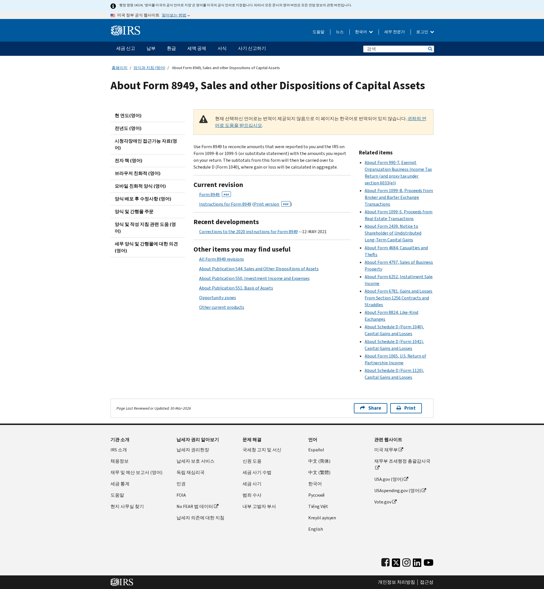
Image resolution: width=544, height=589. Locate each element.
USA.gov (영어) (388, 479)
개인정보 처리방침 (396, 582)
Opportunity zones (217, 298)
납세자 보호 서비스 (195, 461)
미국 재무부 (386, 450)
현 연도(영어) (128, 115)
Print (410, 408)
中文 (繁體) (319, 472)
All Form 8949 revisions (221, 259)
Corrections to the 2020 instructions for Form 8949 (248, 232)
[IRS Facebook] (385, 561)
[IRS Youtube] (429, 561)
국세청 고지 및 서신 (262, 450)
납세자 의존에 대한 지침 (200, 518)
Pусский (316, 495)
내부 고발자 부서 (259, 506)
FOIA (181, 495)
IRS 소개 (118, 450)
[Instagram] (406, 561)
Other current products (221, 307)
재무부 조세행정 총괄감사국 (402, 461)
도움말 (318, 32)
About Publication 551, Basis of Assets (236, 288)
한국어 (361, 32)
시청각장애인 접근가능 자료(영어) (146, 144)
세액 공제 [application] (196, 48)
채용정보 (119, 461)
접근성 (427, 582)
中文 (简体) (319, 461)
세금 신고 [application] (125, 48)
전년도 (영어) (128, 128)
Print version (271, 204)
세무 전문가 (394, 32)
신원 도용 (252, 461)
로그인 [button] (422, 32)
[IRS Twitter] (396, 561)
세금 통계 (119, 484)
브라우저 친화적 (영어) (138, 173)
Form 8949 (214, 194)
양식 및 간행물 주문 (134, 211)
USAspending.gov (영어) (397, 491)
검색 (430, 48)
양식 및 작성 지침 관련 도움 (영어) (145, 227)
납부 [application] (151, 48)
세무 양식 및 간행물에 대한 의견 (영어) (146, 247)
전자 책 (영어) (129, 160)
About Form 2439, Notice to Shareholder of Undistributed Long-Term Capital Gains (393, 233)
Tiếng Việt (318, 506)
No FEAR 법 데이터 (195, 506)
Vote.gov (382, 502)
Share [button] (374, 408)
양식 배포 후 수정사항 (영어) (143, 199)
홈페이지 (120, 68)
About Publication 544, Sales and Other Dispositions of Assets (259, 269)
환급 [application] (171, 48)
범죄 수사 (252, 495)
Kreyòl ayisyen (322, 518)
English (315, 529)
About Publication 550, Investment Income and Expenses (254, 278)
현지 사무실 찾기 (127, 506)
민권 (181, 484)
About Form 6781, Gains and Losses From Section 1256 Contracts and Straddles (398, 298)
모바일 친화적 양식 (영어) (140, 186)
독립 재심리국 (191, 472)
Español (316, 450)
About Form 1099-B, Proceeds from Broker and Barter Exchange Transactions (399, 197)
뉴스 (340, 32)
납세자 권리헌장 (193, 450)
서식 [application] (222, 48)
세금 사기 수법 (257, 472)
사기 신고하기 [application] (252, 48)
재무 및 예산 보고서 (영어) (136, 472)
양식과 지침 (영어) (149, 68)
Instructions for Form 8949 (225, 204)
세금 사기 (252, 484)
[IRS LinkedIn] (417, 561)
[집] (125, 28)
